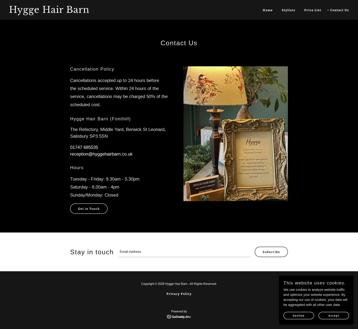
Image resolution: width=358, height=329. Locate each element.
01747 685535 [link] (84, 147)
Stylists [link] (288, 10)
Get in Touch (89, 209)
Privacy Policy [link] (179, 294)
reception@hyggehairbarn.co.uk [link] (101, 153)
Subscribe (271, 252)
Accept (333, 315)
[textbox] (184, 252)
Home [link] (268, 10)
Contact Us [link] (339, 10)
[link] (92, 12)
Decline (299, 315)
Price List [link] (312, 10)
